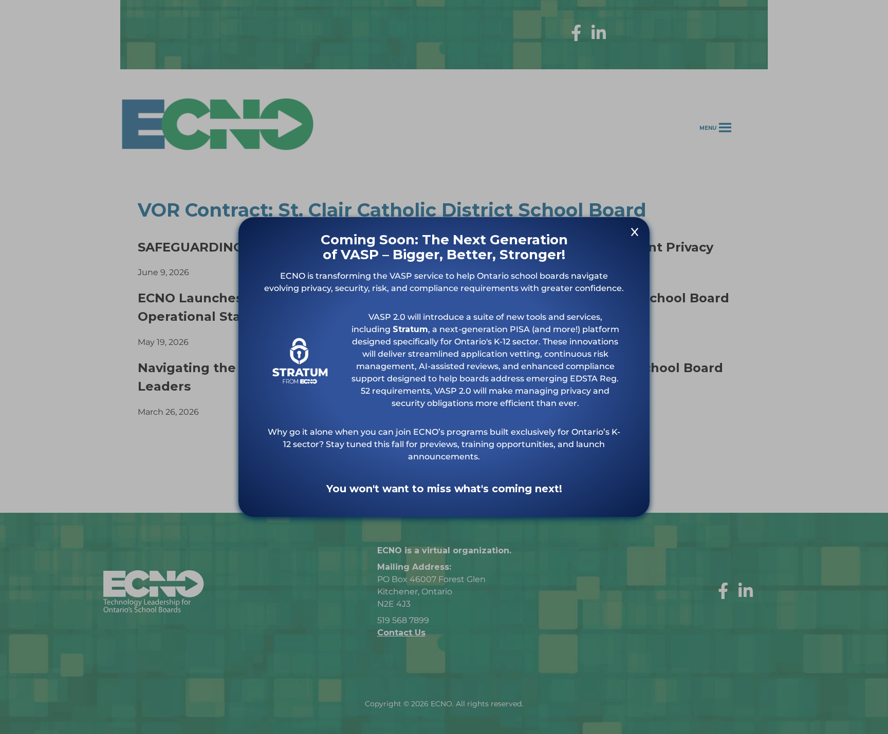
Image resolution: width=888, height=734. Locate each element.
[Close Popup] (635, 233)
